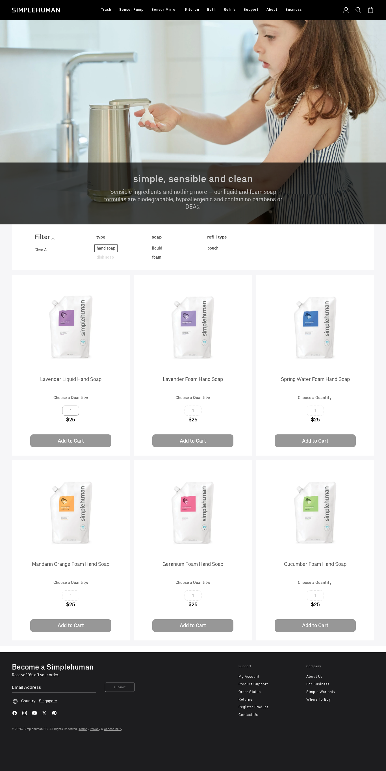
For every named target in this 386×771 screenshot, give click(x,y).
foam (156, 257)
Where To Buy (318, 699)
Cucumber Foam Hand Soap (315, 564)
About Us (314, 677)
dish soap (105, 257)
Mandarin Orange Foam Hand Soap (70, 564)
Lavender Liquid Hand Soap (70, 379)
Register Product (253, 707)
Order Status (249, 692)
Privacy (95, 729)
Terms (83, 729)
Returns (245, 699)
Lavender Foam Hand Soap (193, 379)
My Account (248, 677)
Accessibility (113, 729)
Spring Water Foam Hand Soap (315, 379)
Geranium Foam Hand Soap (192, 564)
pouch (212, 248)
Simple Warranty (320, 692)
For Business (317, 684)
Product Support (253, 684)
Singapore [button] (48, 701)
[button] (106, 9)
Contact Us (248, 715)
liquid (157, 248)
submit (120, 687)
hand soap (106, 248)
